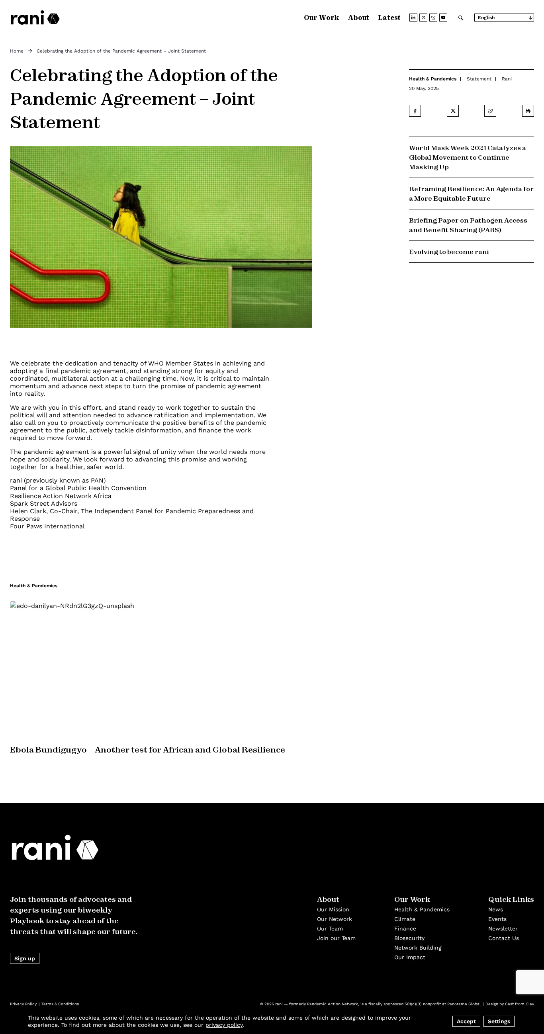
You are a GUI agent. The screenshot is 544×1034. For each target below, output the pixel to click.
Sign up (24, 958)
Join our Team (336, 938)
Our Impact (409, 957)
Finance (405, 928)
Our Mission (333, 909)
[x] (423, 18)
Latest (389, 18)
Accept (466, 1021)
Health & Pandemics (432, 79)
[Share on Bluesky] (490, 111)
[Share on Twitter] (453, 111)
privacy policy (224, 1025)
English (486, 17)
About (358, 18)
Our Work (321, 18)
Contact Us (503, 938)
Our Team (330, 928)
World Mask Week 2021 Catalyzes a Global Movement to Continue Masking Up (467, 157)
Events (497, 919)
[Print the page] (528, 111)
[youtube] (443, 18)
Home (16, 51)
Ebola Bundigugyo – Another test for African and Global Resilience (147, 749)
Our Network (334, 919)
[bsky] (433, 18)
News (495, 909)
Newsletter (503, 928)
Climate (404, 919)
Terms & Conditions (60, 1004)
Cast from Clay (519, 1004)
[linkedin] (413, 18)
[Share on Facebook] (415, 111)
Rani (507, 79)
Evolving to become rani (449, 252)
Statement (479, 79)
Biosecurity (409, 938)
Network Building (417, 947)
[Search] (460, 17)
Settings (499, 1021)
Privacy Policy (23, 1004)
